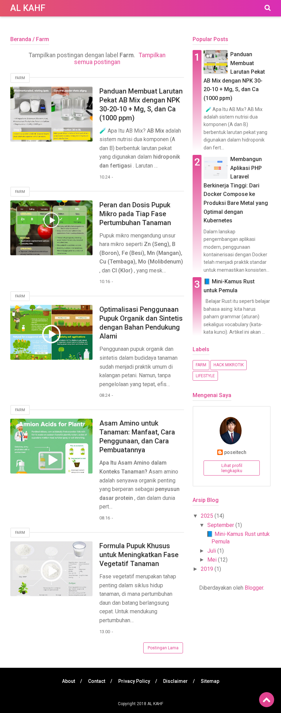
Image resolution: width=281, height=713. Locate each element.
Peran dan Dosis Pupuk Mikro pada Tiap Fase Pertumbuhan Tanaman (135, 214)
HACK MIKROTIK (228, 364)
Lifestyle (205, 375)
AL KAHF (27, 8)
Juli (212, 551)
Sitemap (210, 681)
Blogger (254, 588)
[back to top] (266, 699)
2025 (208, 516)
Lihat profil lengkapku (231, 468)
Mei (212, 559)
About (68, 681)
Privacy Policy (134, 681)
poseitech (235, 452)
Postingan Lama (163, 648)
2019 (208, 569)
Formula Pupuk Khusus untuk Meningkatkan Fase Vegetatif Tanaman (139, 555)
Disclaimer (175, 681)
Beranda (20, 39)
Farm (20, 78)
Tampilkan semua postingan (120, 58)
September (221, 525)
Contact (96, 681)
